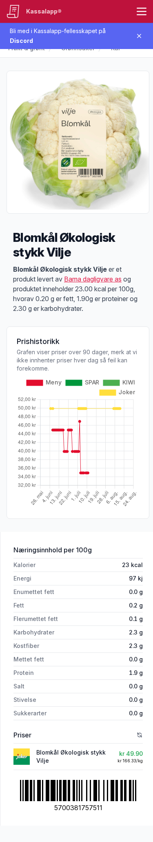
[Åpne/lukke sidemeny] (141, 11)
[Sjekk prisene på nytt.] (139, 735)
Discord (21, 40)
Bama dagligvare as (93, 279)
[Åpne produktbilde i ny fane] (78, 142)
